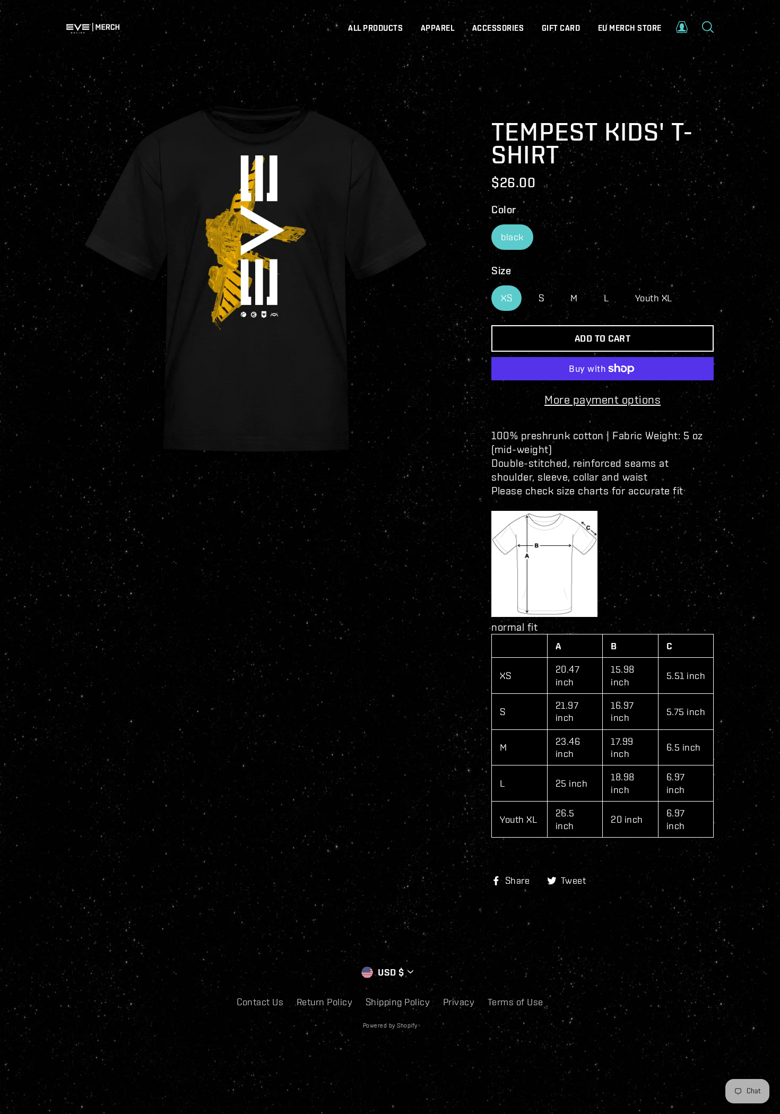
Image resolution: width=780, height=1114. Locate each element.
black (512, 236)
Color (503, 209)
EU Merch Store (630, 28)
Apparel (438, 28)
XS (506, 297)
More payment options (602, 399)
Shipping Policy (398, 1001)
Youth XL (653, 297)
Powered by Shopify (390, 1025)
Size (501, 270)
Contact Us (260, 1001)
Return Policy (325, 1001)
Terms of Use (515, 1001)
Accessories (498, 28)
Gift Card (561, 28)
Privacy (459, 1001)
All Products (375, 28)
